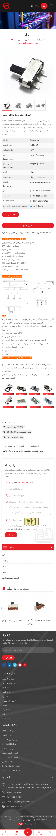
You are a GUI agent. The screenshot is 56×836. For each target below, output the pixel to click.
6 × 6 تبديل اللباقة (9, 744)
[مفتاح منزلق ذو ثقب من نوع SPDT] (13, 606)
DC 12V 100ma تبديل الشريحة (19, 432)
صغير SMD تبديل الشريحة (19, 482)
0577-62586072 (14, 792)
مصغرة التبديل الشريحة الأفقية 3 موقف (39, 622)
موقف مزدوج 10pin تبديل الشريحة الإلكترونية (25, 450)
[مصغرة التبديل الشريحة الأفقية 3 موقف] (39, 606)
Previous (1, 608)
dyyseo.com (41, 819)
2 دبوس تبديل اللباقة (10, 739)
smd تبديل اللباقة (9, 730)
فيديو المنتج (6, 692)
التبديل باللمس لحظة (10, 752)
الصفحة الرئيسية (8, 678)
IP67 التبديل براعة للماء (11, 766)
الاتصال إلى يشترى (9, 701)
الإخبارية (5, 696)
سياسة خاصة (7, 718)
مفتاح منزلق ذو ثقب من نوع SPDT (12, 622)
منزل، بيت (18, 39)
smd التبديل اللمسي (10, 757)
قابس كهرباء (6, 560)
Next (52, 608)
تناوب (4, 566)
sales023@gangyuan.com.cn (20, 801)
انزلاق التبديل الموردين (15, 426)
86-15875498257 (14, 806)
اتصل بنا (9, 214)
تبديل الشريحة (37, 39)
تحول (27, 39)
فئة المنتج (5, 687)
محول (4, 572)
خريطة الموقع (7, 709)
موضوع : (19, 482)
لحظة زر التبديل (8, 761)
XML (3, 714)
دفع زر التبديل (7, 735)
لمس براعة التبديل (9, 748)
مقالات (4, 705)
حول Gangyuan (8, 683)
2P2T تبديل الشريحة (15, 437)
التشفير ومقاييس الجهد (10, 578)
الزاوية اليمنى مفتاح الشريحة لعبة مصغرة (23, 446)
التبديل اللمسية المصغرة (11, 770)
